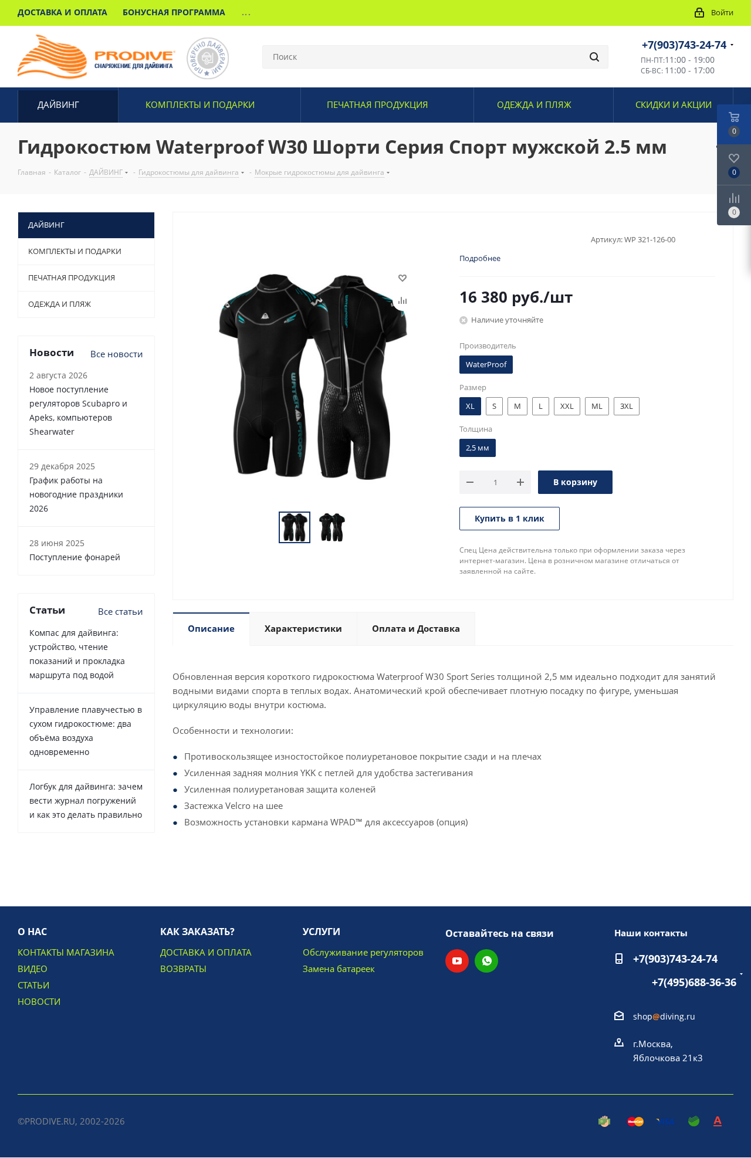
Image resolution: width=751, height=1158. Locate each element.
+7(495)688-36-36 (694, 982)
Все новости (116, 354)
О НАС (32, 931)
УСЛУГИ (321, 931)
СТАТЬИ (33, 985)
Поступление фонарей (74, 557)
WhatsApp (486, 961)
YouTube (457, 961)
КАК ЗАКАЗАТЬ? (197, 931)
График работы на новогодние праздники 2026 (76, 494)
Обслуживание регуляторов (363, 952)
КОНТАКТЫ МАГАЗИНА (66, 952)
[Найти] (594, 57)
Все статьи (120, 611)
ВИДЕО (33, 968)
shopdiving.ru (664, 1016)
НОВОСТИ (39, 1001)
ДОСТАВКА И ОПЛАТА (206, 952)
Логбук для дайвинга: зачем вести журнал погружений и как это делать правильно (86, 800)
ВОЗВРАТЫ (183, 968)
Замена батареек (339, 968)
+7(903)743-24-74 (684, 45)
